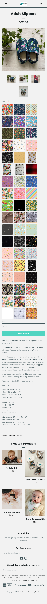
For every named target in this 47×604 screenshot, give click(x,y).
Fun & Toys (29, 578)
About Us (34, 580)
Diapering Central (25, 575)
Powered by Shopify (34, 592)
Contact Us (25, 580)
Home (4, 575)
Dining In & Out (9, 578)
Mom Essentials (13, 575)
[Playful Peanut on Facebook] (21, 559)
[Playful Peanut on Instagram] (25, 559)
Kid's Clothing (20, 578)
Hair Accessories (40, 578)
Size (3, 322)
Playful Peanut (22, 592)
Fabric (4, 102)
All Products (16, 580)
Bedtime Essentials (39, 575)
